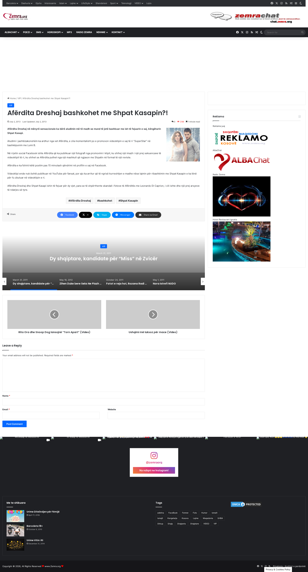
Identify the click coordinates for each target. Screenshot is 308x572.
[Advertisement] (154, 64)
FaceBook (173, 513)
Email (6, 409)
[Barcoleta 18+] (15, 530)
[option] (105, 258)
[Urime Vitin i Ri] (15, 545)
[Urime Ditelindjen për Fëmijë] (15, 516)
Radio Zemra (84, 32)
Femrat (185, 513)
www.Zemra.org (53, 566)
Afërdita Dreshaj (80, 200)
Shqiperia (181, 523)
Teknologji (126, 3)
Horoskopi (54, 32)
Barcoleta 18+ (35, 526)
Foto (195, 513)
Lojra (148, 3)
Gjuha (38, 3)
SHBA (220, 518)
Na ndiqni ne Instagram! (154, 470)
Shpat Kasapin (129, 200)
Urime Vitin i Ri (35, 540)
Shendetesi (101, 3)
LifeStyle (85, 3)
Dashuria (25, 3)
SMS (38, 32)
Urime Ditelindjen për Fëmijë (43, 511)
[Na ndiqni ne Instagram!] (154, 457)
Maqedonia (208, 518)
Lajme (73, 3)
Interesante (50, 3)
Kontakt (117, 32)
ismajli (160, 518)
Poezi (26, 32)
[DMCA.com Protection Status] (246, 506)
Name (6, 395)
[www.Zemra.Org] (16, 17)
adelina (160, 513)
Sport (113, 3)
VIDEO (138, 3)
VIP (19, 98)
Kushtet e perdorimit (295, 566)
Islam (61, 3)
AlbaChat (11, 32)
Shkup (160, 523)
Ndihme (100, 32)
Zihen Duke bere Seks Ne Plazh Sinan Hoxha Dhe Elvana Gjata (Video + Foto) (105, 258)
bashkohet (105, 200)
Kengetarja (172, 518)
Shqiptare (194, 523)
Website (112, 409)
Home (12, 98)
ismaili (214, 513)
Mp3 (69, 32)
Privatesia (278, 566)
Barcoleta (11, 3)
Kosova (185, 518)
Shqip (170, 523)
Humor (204, 513)
